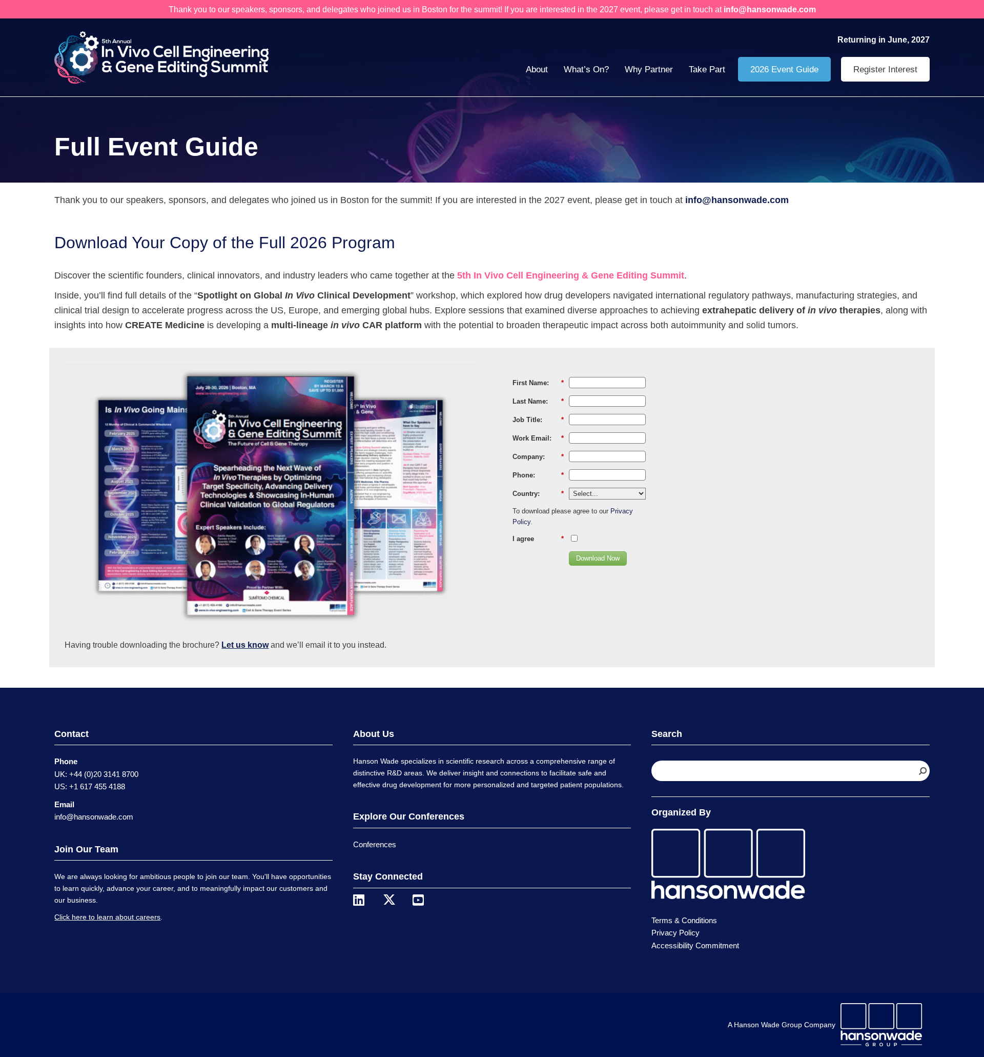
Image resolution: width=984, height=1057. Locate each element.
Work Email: (538, 438)
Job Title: (538, 420)
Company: (538, 457)
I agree (538, 539)
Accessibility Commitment (695, 945)
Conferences (374, 844)
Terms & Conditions (684, 920)
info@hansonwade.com (93, 816)
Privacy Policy (675, 932)
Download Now (598, 558)
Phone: (538, 475)
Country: (538, 493)
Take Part (707, 69)
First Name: (538, 383)
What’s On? (586, 69)
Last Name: (538, 401)
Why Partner (649, 69)
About (537, 69)
